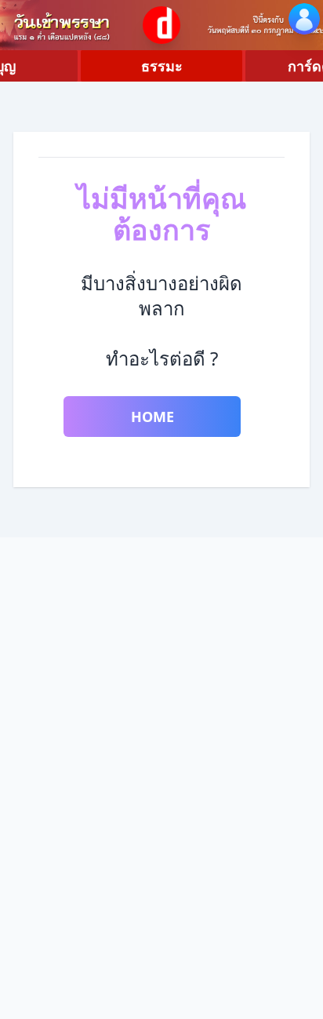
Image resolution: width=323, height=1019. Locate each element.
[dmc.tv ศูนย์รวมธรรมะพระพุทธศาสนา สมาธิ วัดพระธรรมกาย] (161, 25)
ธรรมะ (162, 65)
